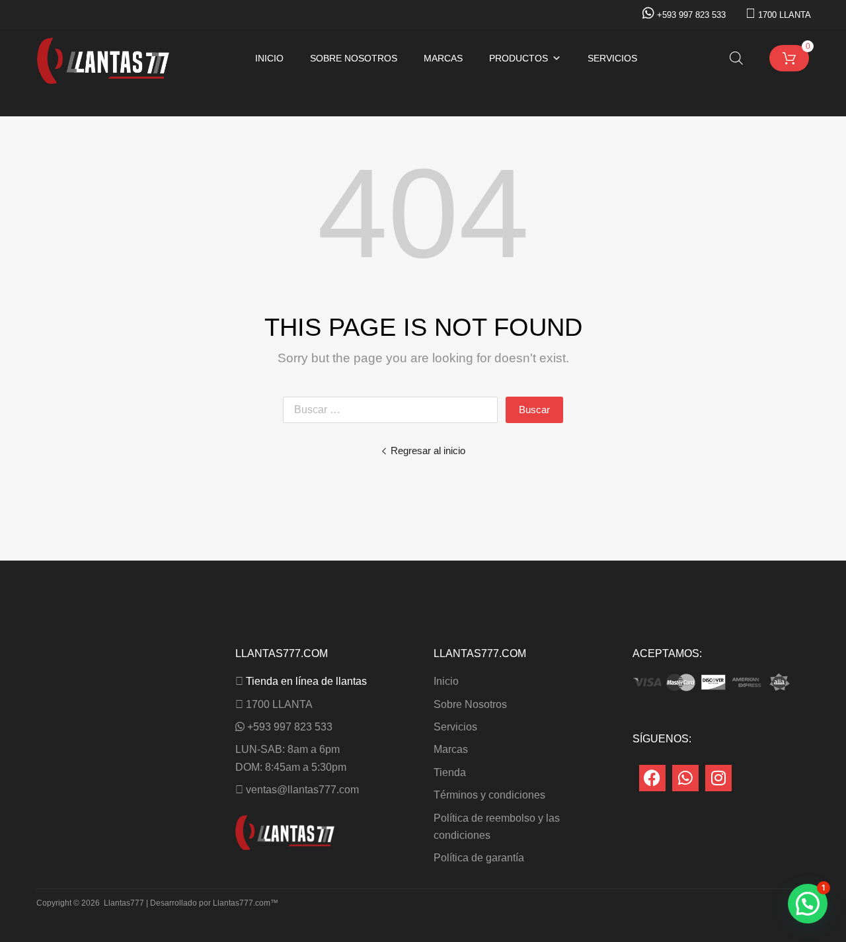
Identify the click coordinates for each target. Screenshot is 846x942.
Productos (518, 58)
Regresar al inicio (428, 450)
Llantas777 (124, 903)
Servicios (612, 58)
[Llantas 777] (103, 80)
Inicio (269, 58)
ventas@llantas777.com (302, 789)
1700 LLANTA (784, 15)
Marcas (443, 58)
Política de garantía (479, 857)
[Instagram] (718, 778)
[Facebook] (652, 778)
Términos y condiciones (489, 795)
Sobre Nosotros (353, 58)
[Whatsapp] (685, 778)
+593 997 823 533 (691, 15)
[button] (807, 903)
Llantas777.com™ (245, 903)
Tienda (450, 772)
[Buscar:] (394, 409)
